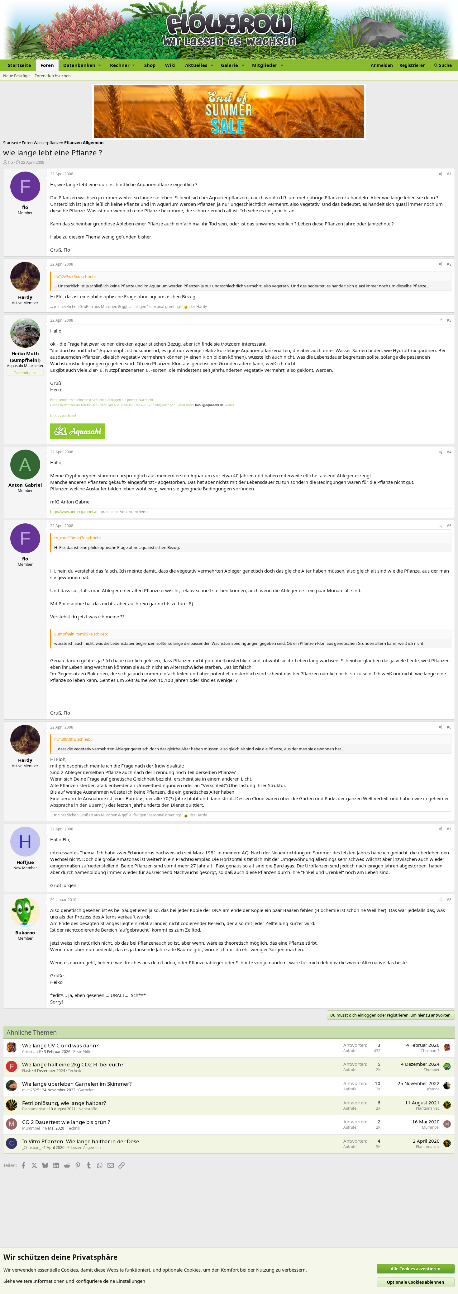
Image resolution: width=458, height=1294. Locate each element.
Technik (74, 1070)
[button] (82, 65)
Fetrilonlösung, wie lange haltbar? (64, 1103)
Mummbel (31, 1128)
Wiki (170, 65)
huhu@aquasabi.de (209, 405)
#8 (449, 899)
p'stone (433, 1089)
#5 (449, 525)
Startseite (19, 65)
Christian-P (31, 1051)
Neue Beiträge (16, 75)
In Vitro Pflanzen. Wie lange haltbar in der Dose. (81, 1141)
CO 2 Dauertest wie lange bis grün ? (66, 1122)
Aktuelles (196, 65)
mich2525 (30, 1090)
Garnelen (86, 1090)
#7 (449, 829)
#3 (449, 320)
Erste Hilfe (82, 1051)
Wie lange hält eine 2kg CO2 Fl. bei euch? (72, 1064)
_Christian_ (31, 1147)
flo (10, 162)
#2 (449, 264)
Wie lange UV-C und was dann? (60, 1045)
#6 (449, 727)
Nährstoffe (88, 1109)
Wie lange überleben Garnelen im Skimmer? (76, 1083)
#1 (449, 174)
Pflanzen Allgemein (84, 1147)
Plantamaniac (34, 1109)
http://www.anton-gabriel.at (74, 511)
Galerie (229, 65)
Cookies (69, 1270)
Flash (26, 1070)
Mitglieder (264, 65)
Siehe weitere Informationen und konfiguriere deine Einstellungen (74, 1281)
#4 (449, 452)
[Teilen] (441, 174)
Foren (47, 65)
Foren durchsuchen (53, 75)
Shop (150, 65)
